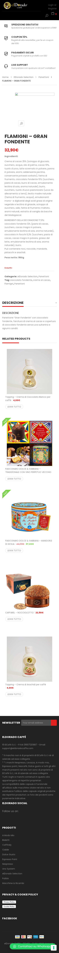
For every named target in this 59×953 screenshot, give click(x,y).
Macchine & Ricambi (13, 883)
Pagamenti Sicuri (22, 52)
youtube (52, 811)
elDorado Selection (23, 77)
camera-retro (28, 811)
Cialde (5, 849)
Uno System (8, 868)
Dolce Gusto (8, 854)
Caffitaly (6, 844)
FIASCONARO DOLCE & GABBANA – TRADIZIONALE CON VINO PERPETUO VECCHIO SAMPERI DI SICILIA (28, 472)
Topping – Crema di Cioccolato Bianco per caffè (27, 398)
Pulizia (5, 878)
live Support (19, 65)
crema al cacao (41, 280)
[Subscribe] (54, 723)
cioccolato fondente (21, 280)
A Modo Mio (8, 835)
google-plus (40, 811)
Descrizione (13, 302)
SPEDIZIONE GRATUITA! (24, 24)
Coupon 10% (19, 37)
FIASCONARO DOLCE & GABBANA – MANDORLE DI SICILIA (28, 542)
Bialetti (5, 840)
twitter (34, 811)
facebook (23, 811)
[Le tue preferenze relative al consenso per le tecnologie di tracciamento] (54, 948)
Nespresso (7, 863)
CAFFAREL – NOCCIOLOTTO (24, 612)
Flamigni (9, 283)
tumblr (23, 816)
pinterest (46, 811)
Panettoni (44, 77)
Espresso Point (9, 859)
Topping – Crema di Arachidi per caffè (25, 686)
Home (5, 77)
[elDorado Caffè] (19, 5)
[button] (33, 946)
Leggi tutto (14, 406)
